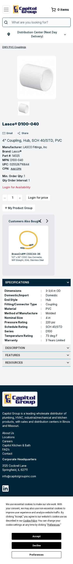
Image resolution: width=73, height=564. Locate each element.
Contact (7, 453)
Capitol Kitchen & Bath (16, 445)
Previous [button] (39, 221)
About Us (8, 433)
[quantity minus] (5, 197)
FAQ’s (6, 449)
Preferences (36, 554)
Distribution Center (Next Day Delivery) (37, 34)
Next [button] (46, 221)
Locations (8, 437)
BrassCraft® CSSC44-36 (26, 253)
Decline (37, 545)
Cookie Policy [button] (30, 520)
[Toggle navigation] (6, 10)
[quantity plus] (20, 197)
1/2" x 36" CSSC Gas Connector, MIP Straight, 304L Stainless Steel (28, 258)
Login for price (38, 197)
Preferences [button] (53, 524)
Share (25, 133)
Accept (37, 536)
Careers (7, 441)
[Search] (6, 22)
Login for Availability (16, 187)
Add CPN (16, 168)
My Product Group (20, 208)
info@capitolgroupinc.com (19, 476)
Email (10, 133)
